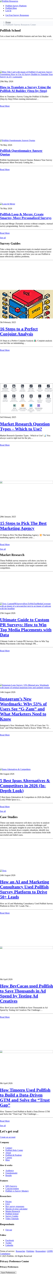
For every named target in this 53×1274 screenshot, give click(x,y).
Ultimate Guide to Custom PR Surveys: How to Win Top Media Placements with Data (26, 627)
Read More (5, 106)
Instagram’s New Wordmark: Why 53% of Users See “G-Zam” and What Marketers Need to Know (23, 708)
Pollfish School (11, 1214)
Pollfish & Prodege (13, 1155)
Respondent (40, 1251)
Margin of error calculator (16, 1209)
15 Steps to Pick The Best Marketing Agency (23, 526)
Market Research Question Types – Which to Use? (25, 426)
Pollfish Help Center (14, 1150)
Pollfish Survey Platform (15, 6)
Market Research (12, 1211)
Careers (8, 1157)
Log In (8, 10)
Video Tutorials (12, 1218)
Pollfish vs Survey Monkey (17, 1191)
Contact (8, 1148)
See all (3, 238)
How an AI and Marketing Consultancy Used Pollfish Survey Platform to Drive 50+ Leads (24, 889)
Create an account (7, 1137)
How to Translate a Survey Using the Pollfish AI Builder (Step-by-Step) (25, 89)
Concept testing (12, 1188)
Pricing (8, 1201)
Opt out (8, 1230)
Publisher (30, 1251)
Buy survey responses (14, 1206)
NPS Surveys (11, 1186)
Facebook (9, 1240)
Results (8, 1175)
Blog (7, 1160)
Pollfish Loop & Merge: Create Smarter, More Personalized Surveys (25, 216)
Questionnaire (11, 1173)
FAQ (7, 1204)
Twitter (8, 1243)
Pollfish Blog (11, 8)
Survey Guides (11, 1216)
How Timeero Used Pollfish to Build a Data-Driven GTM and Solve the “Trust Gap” (25, 1097)
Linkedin (9, 1245)
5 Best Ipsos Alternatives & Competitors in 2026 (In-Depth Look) (25, 785)
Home (8, 22)
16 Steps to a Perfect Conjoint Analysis (19, 331)
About (8, 1153)
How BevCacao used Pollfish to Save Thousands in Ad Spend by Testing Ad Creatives (26, 993)
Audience (9, 1170)
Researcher (20, 1251)
